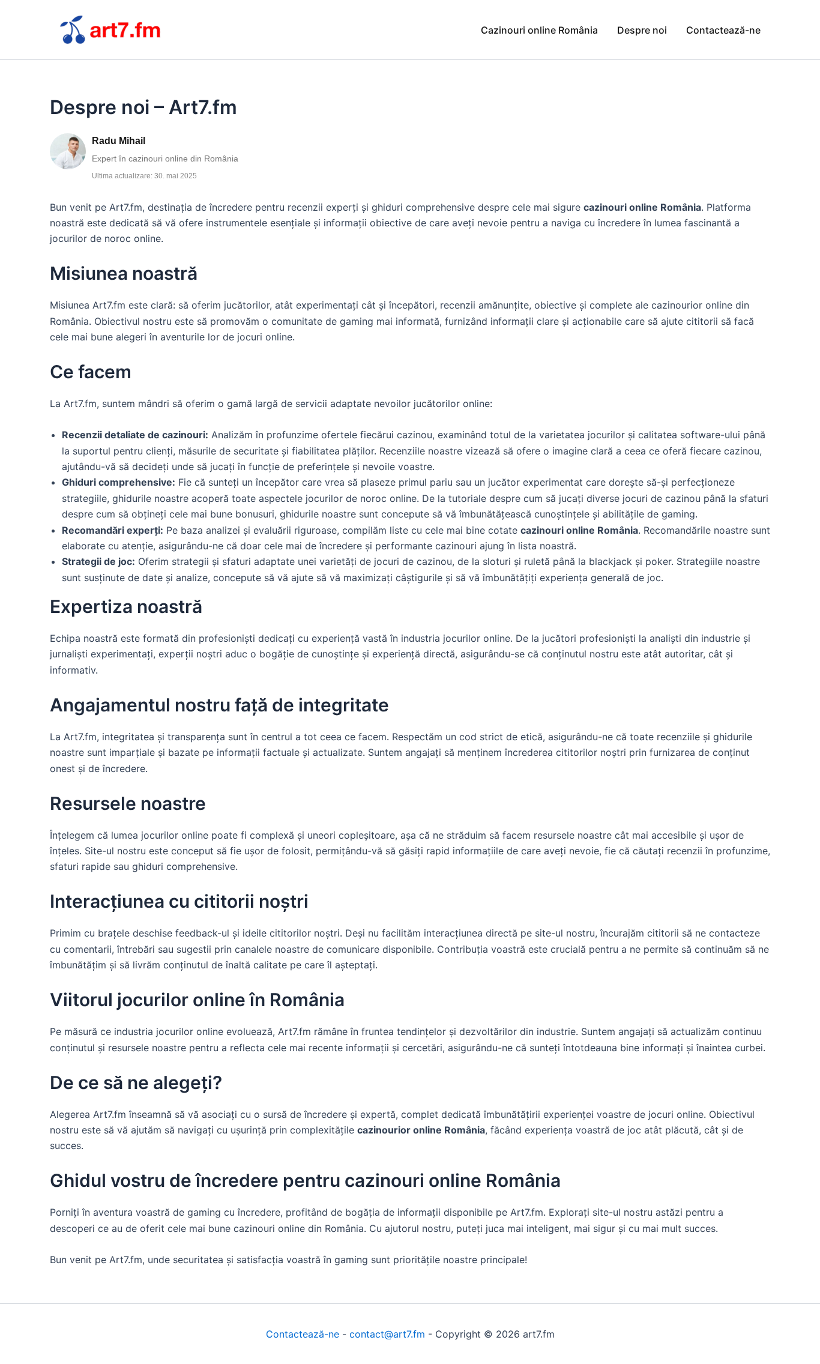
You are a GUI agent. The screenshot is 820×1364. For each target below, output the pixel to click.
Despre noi (642, 30)
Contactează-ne (723, 30)
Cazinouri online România (539, 30)
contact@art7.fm (387, 1334)
